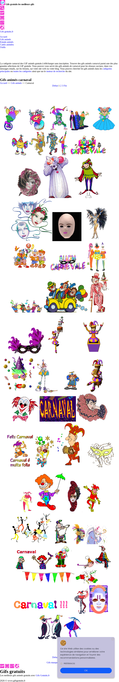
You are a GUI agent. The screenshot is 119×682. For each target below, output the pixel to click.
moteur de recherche (55, 71)
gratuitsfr (6, 31)
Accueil (3, 83)
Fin (65, 85)
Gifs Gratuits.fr (42, 675)
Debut (55, 85)
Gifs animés (16, 83)
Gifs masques (53, 662)
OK (86, 670)
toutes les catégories (22, 71)
